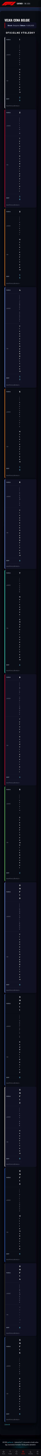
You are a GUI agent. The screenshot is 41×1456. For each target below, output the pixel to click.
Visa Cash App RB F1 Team (19, 348)
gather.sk (10, 1442)
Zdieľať (7, 1424)
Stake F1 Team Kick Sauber (19, 842)
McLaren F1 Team (19, 255)
